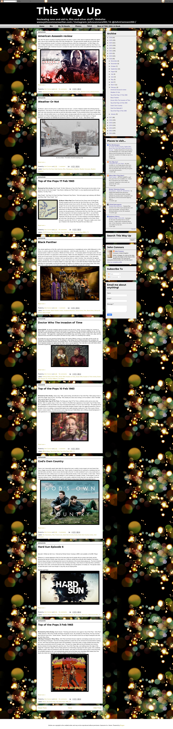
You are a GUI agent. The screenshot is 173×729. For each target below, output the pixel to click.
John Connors (119, 251)
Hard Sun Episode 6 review (65, 614)
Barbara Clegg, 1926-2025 (117, 218)
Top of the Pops (55, 232)
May (112, 79)
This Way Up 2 (113, 162)
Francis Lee (58, 535)
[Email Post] (70, 89)
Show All (133, 229)
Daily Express (58, 169)
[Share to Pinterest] (80, 89)
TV (88, 232)
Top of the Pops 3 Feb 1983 (55, 624)
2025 (110, 40)
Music (49, 232)
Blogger (122, 725)
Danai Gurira (79, 310)
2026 (110, 37)
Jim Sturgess (77, 614)
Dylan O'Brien (73, 91)
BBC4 (44, 451)
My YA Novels (64, 26)
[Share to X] (77, 89)
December (114, 61)
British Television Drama (116, 189)
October (113, 66)
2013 (110, 128)
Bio (51, 26)
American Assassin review (55, 36)
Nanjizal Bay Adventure (116, 206)
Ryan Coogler (47, 312)
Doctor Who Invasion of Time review (86, 376)
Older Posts (97, 708)
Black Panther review (57, 310)
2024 (110, 43)
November (114, 63)
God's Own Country (51, 461)
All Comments (113, 277)
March (113, 84)
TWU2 (89, 26)
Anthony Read (46, 376)
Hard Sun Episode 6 (51, 546)
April (112, 82)
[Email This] (73, 89)
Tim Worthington (114, 145)
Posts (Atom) (73, 714)
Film (79, 91)
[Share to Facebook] (78, 89)
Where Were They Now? (116, 175)
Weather (76, 169)
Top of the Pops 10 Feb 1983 (56, 388)
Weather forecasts (85, 169)
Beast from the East (48, 169)
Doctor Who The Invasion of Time (60, 322)
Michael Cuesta (85, 91)
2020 (110, 53)
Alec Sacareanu (46, 535)
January (113, 114)
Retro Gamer (113, 177)
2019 (110, 56)
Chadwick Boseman (69, 310)
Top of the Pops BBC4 (80, 232)
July (112, 74)
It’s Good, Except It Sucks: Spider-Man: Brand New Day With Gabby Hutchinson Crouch (120, 148)
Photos (78, 26)
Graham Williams (53, 378)
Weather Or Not (48, 101)
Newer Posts (42, 708)
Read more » (42, 85)
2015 (110, 122)
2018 (110, 58)
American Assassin (47, 91)
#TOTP (44, 232)
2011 (110, 133)
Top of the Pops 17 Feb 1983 (56, 181)
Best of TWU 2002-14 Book (108, 26)
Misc (64, 169)
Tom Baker (61, 378)
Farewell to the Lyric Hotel (116, 163)
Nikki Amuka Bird (93, 614)
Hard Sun (54, 614)
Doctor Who (54, 376)
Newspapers (69, 169)
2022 (110, 48)
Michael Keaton (94, 91)
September (114, 69)
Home (41, 26)
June (112, 77)
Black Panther (47, 242)
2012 (110, 130)
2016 (110, 120)
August (113, 71)
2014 (110, 125)
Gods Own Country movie (70, 535)
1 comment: (62, 166)
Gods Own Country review (85, 535)
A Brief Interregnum (115, 204)
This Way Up (69, 11)
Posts (111, 274)
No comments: (63, 89)
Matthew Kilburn (114, 216)
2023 (110, 45)
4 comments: (62, 532)
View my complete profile (114, 262)
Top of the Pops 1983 (67, 232)
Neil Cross (85, 614)
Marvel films (90, 310)
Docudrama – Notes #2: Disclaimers (119, 191)
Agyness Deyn (46, 614)
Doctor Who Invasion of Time (67, 376)
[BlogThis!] (75, 89)
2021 (110, 51)
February (114, 87)
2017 (110, 117)
